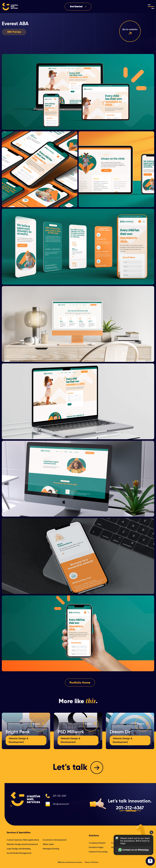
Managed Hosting (51, 849)
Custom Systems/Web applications (23, 840)
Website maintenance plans (70, 862)
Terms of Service (91, 862)
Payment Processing (98, 852)
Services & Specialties (18, 832)
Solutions (94, 835)
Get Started (76, 6)
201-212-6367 (59, 796)
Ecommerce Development (55, 840)
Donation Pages (96, 847)
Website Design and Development (22, 844)
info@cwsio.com (61, 804)
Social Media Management (19, 853)
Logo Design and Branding (18, 849)
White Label (48, 844)
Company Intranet (97, 843)
